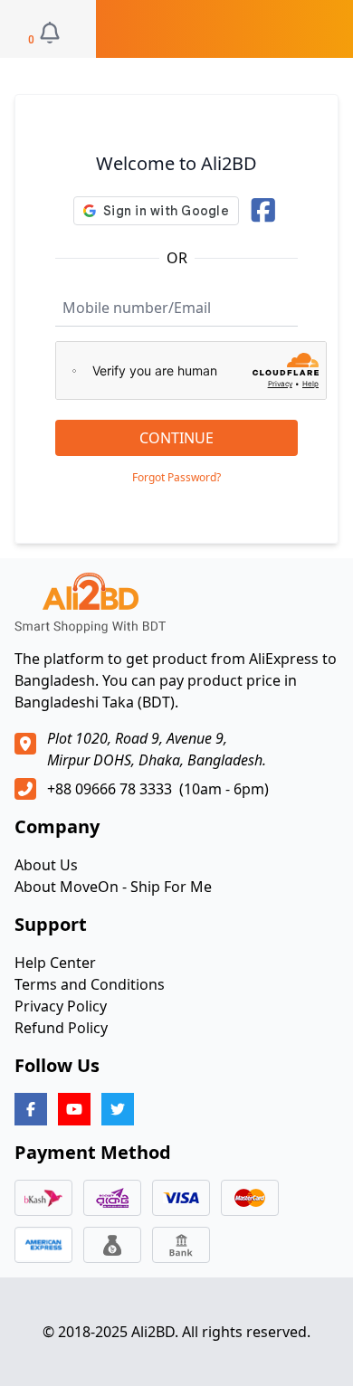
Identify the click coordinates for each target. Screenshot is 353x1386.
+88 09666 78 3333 (109, 789)
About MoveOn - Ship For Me (113, 887)
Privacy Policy (60, 1006)
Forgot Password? (176, 477)
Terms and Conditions (89, 984)
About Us (46, 865)
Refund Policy (61, 1028)
